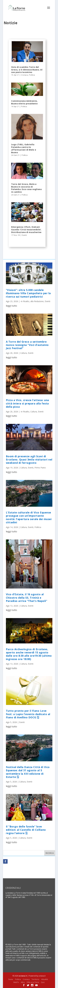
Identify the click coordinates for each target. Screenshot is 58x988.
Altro (23, 982)
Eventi (24, 235)
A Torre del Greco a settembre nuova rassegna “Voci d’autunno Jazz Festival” (27, 345)
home (10, 979)
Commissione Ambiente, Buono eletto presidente (24, 102)
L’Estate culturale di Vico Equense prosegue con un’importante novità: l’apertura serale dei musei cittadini (29, 517)
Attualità (44, 979)
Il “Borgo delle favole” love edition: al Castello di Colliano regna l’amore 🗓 (26, 830)
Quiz (43, 982)
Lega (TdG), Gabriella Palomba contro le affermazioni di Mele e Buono (23, 148)
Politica (32, 75)
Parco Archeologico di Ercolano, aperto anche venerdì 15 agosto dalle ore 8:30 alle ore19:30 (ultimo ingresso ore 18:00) (29, 654)
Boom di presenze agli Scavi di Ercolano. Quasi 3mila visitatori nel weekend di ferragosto (29, 460)
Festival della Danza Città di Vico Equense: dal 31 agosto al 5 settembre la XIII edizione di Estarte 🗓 (28, 772)
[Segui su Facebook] (5, 861)
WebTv (16, 982)
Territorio (35, 979)
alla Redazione (37, 301)
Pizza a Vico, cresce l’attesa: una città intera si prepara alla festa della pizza (27, 403)
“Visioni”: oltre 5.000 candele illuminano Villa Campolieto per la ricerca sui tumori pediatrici (28, 293)
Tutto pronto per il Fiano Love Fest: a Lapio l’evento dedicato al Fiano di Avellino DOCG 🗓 (28, 714)
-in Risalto (24, 301)
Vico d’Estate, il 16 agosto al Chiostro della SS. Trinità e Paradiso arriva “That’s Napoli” (26, 598)
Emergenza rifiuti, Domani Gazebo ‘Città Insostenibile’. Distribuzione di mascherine (26, 230)
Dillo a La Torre (33, 982)
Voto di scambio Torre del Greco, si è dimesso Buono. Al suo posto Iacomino (26, 70)
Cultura (23, 353)
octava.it (23, 976)
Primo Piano (40, 467)
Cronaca (24, 75)
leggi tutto (11, 305)
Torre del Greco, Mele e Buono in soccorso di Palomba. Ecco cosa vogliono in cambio (26, 188)
